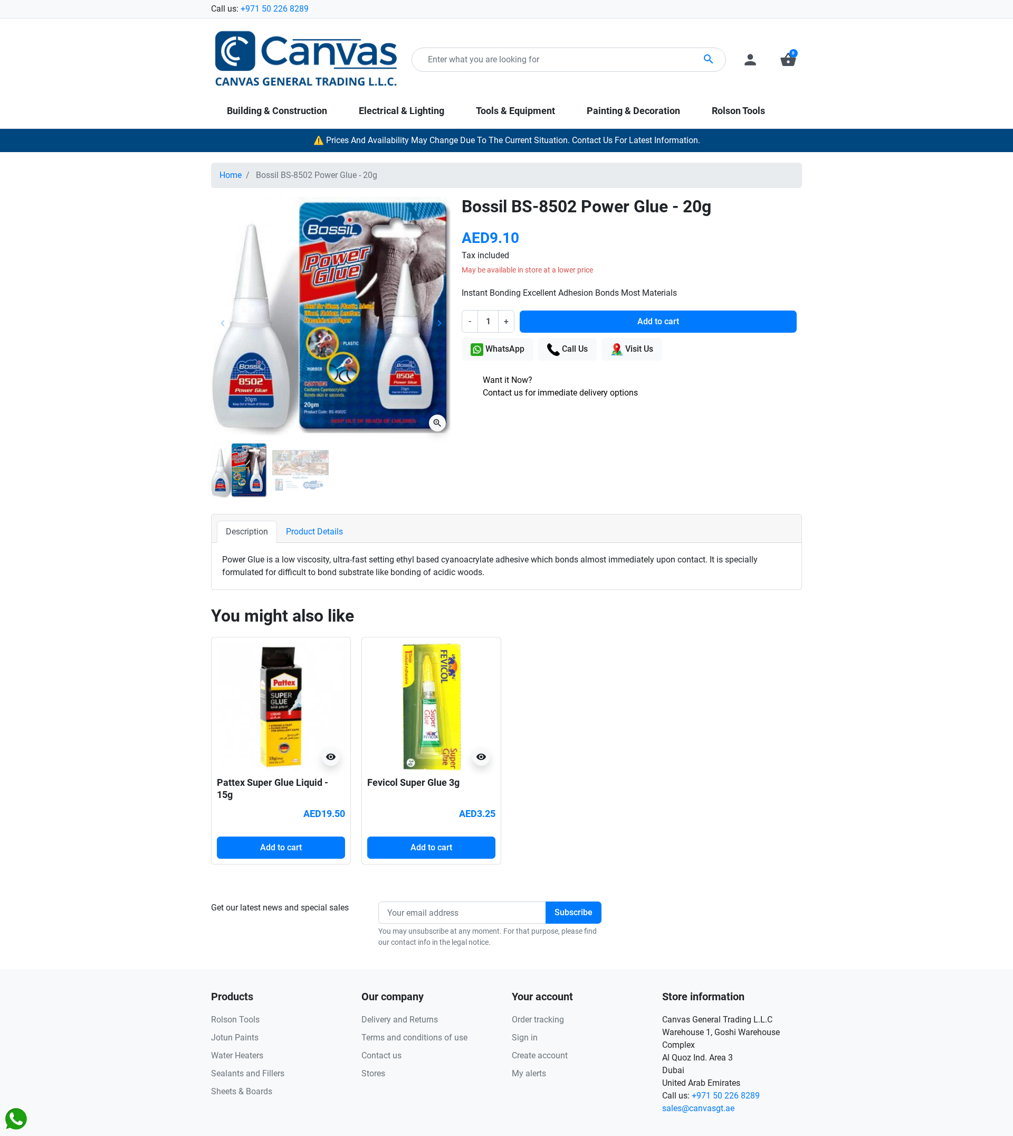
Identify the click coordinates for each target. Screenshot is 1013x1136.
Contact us (381, 1055)
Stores (373, 1073)
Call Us (574, 349)
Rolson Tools (235, 1020)
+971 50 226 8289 (275, 9)
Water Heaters (237, 1055)
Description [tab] (247, 532)
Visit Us (638, 349)
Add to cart (658, 321)
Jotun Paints (235, 1037)
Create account (540, 1055)
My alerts (529, 1073)
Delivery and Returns (399, 1020)
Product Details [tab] (314, 532)
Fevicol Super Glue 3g (413, 782)
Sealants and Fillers (247, 1073)
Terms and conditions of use (414, 1037)
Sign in (525, 1037)
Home (230, 175)
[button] (788, 59)
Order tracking (538, 1020)
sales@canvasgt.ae (698, 1108)
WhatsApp (503, 349)
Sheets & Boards (241, 1091)
